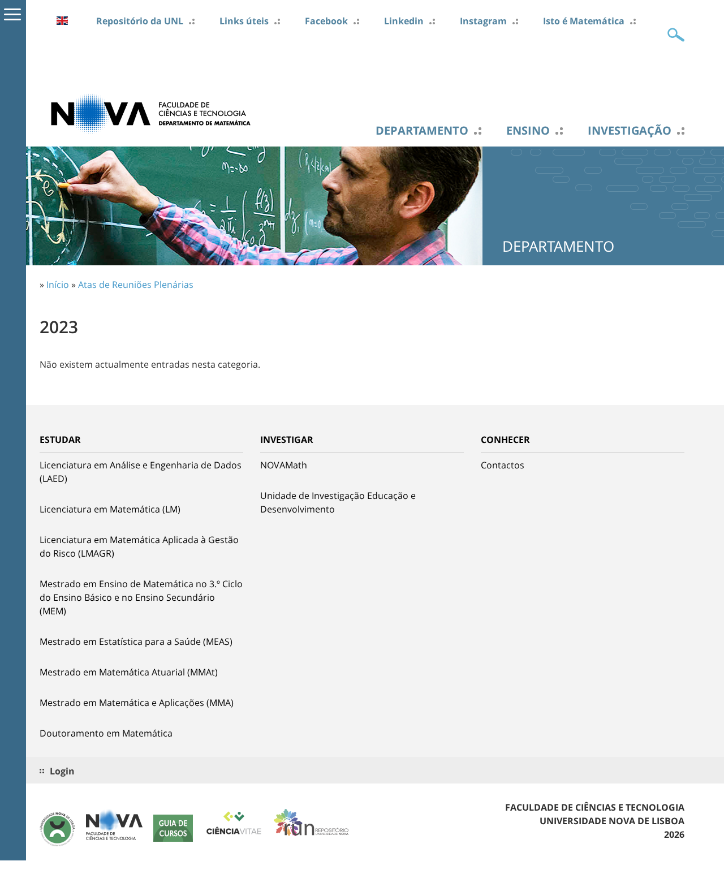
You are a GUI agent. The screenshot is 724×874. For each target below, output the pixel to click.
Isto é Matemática (583, 21)
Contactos (502, 465)
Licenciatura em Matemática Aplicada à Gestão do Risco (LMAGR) (139, 546)
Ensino (528, 130)
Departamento (422, 130)
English (62, 20)
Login (62, 771)
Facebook (326, 21)
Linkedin (404, 21)
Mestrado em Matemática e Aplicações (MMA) (137, 702)
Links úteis (244, 21)
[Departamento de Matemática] (153, 112)
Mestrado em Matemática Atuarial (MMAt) (129, 672)
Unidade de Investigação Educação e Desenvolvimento (338, 502)
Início (57, 284)
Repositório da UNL (139, 21)
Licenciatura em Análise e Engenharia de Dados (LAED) (141, 472)
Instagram (483, 21)
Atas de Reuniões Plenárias (135, 284)
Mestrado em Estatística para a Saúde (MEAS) (136, 641)
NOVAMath (283, 465)
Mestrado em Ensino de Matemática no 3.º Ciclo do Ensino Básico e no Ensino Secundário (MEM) (141, 597)
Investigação (629, 130)
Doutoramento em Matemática (106, 733)
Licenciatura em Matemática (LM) (110, 509)
